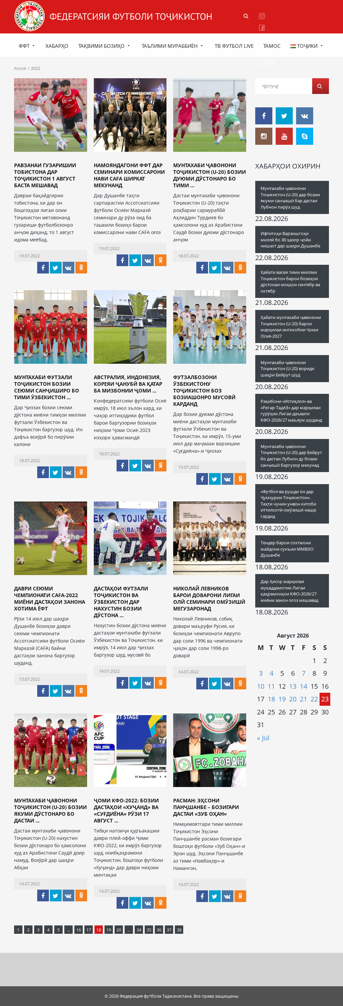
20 (119, 930)
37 (169, 930)
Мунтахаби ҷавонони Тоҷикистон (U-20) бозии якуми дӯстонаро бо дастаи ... (50, 810)
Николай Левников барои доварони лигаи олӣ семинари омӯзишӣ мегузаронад (209, 598)
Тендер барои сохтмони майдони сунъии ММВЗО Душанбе (287, 549)
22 (314, 698)
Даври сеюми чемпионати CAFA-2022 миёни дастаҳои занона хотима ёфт (49, 598)
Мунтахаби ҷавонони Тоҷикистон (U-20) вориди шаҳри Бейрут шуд (287, 368)
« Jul (263, 737)
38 (179, 930)
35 (149, 930)
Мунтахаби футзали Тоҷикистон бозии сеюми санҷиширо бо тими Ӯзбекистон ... (46, 387)
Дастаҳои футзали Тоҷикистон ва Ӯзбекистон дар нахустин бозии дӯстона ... (121, 602)
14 (303, 686)
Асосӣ (20, 68)
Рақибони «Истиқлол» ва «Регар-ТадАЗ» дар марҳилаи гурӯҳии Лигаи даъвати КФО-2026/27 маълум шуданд (291, 410)
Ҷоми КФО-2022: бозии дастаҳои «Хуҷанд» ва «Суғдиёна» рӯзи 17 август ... (126, 810)
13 (292, 686)
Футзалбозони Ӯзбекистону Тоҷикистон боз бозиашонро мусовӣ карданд (204, 390)
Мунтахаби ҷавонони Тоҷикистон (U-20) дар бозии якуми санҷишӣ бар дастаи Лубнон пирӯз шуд (290, 197)
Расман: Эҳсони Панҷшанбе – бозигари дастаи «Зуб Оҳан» (206, 807)
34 (139, 930)
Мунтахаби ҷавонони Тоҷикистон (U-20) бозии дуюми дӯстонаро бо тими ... (209, 175)
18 (271, 698)
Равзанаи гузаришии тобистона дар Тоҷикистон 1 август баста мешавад (45, 175)
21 (303, 698)
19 (109, 930)
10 (260, 686)
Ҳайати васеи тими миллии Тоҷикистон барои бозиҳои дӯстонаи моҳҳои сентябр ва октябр (290, 281)
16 (78, 930)
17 (88, 930)
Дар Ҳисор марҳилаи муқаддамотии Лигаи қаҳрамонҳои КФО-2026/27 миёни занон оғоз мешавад (289, 590)
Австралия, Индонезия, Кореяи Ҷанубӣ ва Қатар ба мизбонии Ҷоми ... (128, 384)
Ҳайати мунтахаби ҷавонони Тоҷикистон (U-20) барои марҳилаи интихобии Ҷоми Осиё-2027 (291, 326)
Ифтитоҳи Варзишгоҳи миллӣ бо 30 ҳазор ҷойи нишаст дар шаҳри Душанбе (290, 239)
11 (271, 686)
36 (159, 930)
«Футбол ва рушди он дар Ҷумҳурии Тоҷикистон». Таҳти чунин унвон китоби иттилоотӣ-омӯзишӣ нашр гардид (288, 503)
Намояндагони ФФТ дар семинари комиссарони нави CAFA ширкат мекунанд (129, 175)
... (68, 930)
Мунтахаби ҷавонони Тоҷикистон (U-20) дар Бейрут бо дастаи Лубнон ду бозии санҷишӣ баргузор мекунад (291, 455)
